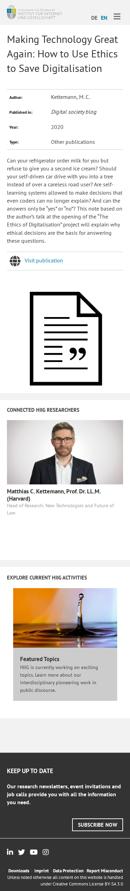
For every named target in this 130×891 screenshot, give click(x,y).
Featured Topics (39, 659)
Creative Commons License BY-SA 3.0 (88, 884)
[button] (97, 824)
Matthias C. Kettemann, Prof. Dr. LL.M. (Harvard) (54, 495)
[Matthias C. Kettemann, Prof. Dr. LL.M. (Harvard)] (65, 451)
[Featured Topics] (65, 617)
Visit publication (44, 260)
